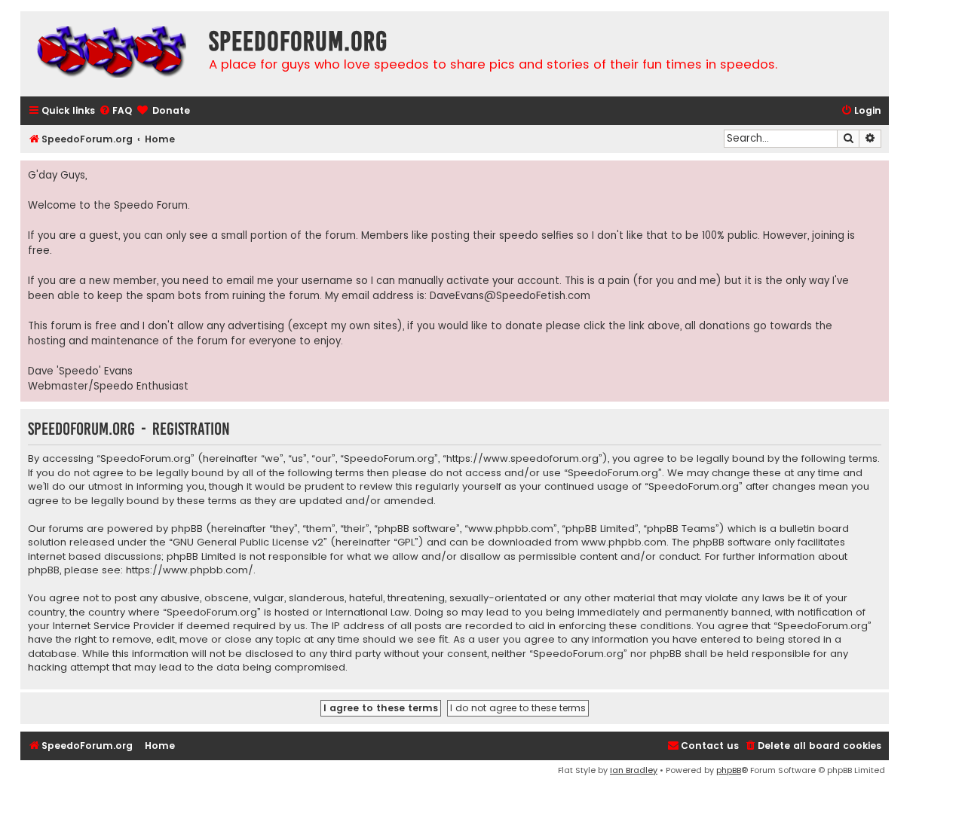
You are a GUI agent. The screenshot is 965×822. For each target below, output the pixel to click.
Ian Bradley (633, 770)
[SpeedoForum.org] (111, 54)
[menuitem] (115, 111)
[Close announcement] (876, 172)
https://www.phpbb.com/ (189, 570)
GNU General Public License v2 (248, 542)
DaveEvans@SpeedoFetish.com (510, 296)
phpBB (728, 770)
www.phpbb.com (623, 542)
